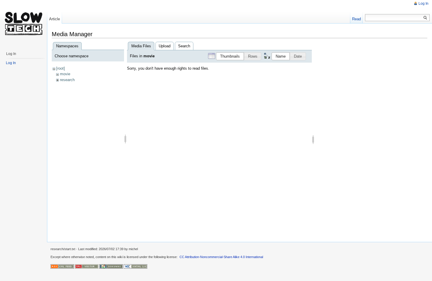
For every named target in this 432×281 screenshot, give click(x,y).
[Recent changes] (62, 266)
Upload (164, 46)
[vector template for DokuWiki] (86, 266)
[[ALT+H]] (23, 23)
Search (184, 46)
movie (65, 74)
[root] (60, 68)
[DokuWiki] (111, 266)
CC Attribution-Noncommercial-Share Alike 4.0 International (221, 257)
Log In (423, 3)
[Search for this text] (425, 18)
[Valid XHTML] (135, 266)
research (67, 80)
